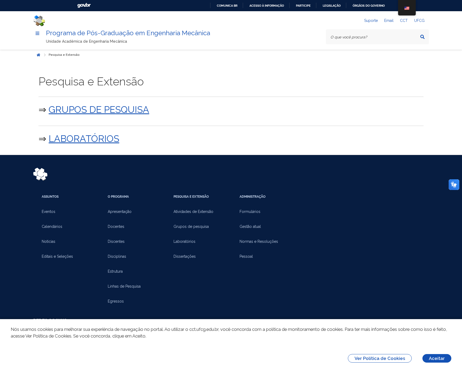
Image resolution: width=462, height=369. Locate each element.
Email (389, 20)
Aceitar (437, 358)
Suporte (371, 20)
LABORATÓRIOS (84, 138)
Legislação (332, 5)
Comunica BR (227, 5)
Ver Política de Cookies (380, 358)
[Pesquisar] (422, 37)
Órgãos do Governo (369, 5)
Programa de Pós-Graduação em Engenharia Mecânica (128, 33)
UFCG (419, 20)
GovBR (84, 5)
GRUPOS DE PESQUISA (99, 109)
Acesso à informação (266, 5)
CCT (404, 20)
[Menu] (37, 33)
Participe (303, 5)
